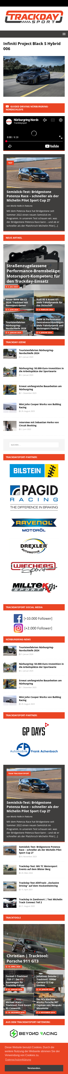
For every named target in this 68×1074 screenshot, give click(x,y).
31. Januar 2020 (15, 989)
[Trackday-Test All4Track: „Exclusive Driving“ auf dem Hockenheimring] (10, 886)
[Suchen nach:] (34, 445)
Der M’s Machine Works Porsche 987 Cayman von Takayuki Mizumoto (48, 1004)
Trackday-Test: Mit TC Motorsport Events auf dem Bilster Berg (38, 868)
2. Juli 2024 (13, 287)
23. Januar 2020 (46, 989)
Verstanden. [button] (34, 1068)
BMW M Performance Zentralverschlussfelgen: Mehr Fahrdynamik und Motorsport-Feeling (50, 324)
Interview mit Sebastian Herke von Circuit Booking (39, 424)
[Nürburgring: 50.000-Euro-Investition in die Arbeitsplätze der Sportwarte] (10, 667)
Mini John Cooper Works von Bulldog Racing (40, 406)
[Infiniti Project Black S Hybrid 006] (34, 94)
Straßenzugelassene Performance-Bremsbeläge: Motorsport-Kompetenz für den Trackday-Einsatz (34, 273)
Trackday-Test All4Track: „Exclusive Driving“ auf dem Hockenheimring (39, 884)
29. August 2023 (28, 411)
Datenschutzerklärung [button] (18, 1059)
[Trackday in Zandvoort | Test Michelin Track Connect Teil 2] (10, 903)
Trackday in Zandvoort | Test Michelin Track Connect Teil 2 (40, 901)
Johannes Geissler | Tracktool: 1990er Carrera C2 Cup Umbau (47, 981)
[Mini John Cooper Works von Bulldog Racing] (10, 700)
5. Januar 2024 (14, 332)
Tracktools (13, 917)
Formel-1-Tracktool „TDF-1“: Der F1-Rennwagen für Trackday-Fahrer (17, 981)
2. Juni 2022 (26, 429)
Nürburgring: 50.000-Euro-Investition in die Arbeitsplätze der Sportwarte (41, 370)
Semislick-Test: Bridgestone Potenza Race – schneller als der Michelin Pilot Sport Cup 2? (33, 196)
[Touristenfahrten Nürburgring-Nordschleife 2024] (10, 651)
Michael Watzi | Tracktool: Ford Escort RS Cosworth (18, 1005)
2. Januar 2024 (27, 375)
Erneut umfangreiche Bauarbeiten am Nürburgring (40, 388)
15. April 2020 (14, 966)
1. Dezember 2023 (28, 393)
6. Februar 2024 (46, 309)
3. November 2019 (47, 1012)
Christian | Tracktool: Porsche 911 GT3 (27, 958)
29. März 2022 (27, 873)
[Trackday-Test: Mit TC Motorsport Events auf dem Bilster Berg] (10, 870)
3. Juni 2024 (13, 309)
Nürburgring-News (18, 639)
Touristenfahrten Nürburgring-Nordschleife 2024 (16, 325)
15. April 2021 (27, 889)
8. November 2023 (29, 856)
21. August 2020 (28, 906)
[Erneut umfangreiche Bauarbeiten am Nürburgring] (10, 684)
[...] (56, 225)
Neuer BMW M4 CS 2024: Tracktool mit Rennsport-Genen (17, 302)
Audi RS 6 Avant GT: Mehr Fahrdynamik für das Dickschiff (49, 302)
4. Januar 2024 (45, 332)
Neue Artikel (14, 237)
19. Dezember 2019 (16, 1012)
